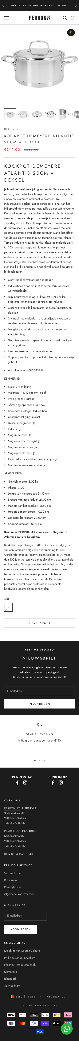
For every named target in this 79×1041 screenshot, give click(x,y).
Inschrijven (39, 704)
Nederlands (56, 996)
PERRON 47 (12, 808)
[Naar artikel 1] (10, 114)
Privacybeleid (12, 887)
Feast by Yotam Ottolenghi (20, 965)
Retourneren (11, 880)
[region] (39, 737)
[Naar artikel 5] (64, 114)
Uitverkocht (39, 623)
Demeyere (12, 129)
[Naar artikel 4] (50, 114)
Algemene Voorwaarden (19, 894)
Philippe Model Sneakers (19, 958)
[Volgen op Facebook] (17, 782)
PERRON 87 (12, 831)
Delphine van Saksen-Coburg (22, 951)
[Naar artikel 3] (37, 114)
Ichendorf (10, 978)
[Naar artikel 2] (23, 114)
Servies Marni (12, 985)
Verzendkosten (13, 873)
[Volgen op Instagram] (25, 782)
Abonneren (20, 929)
